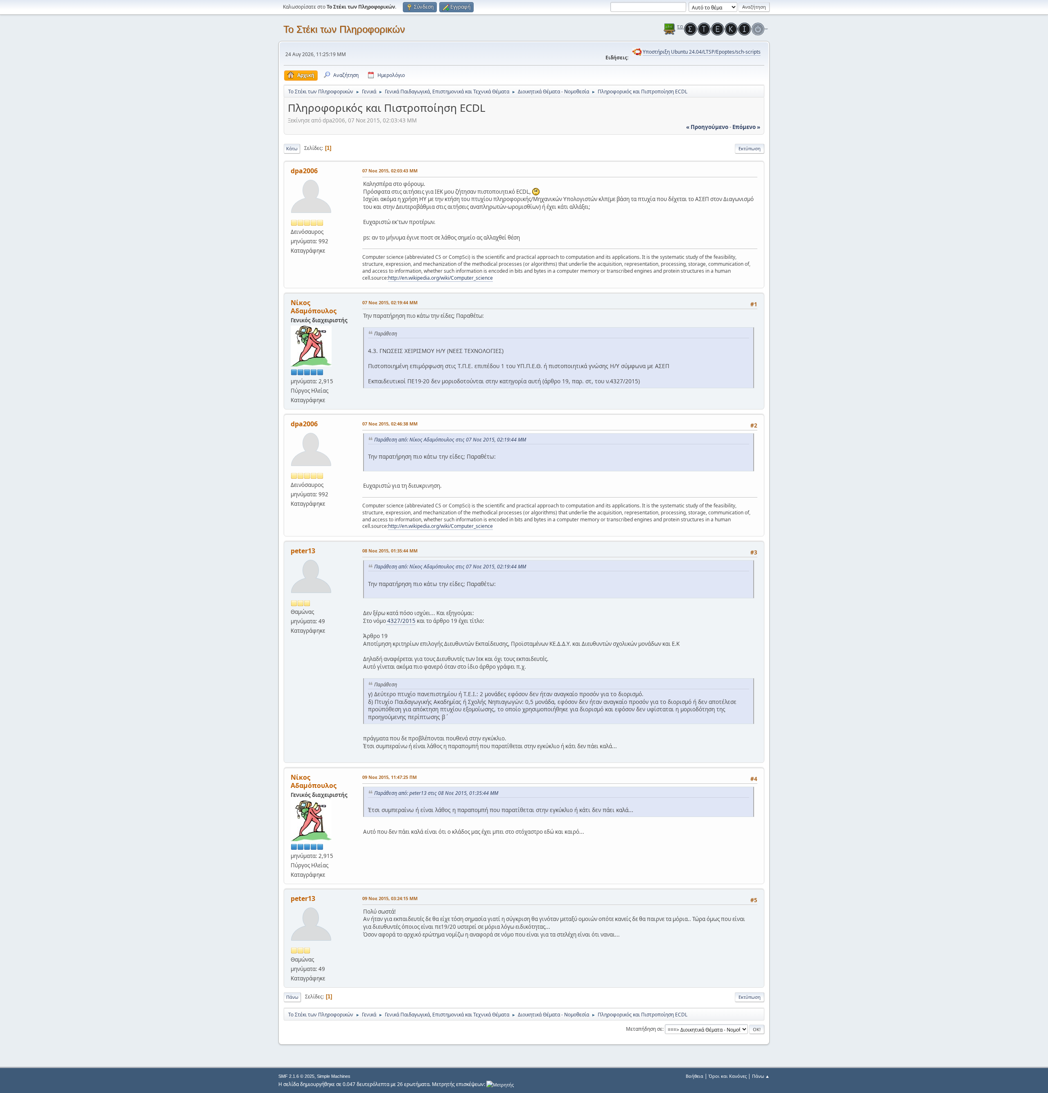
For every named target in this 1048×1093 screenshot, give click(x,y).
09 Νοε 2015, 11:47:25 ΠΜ (389, 777)
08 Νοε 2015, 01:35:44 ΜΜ (390, 551)
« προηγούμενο (707, 127)
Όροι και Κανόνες (728, 1076)
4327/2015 (401, 621)
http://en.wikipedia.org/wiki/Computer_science (440, 277)
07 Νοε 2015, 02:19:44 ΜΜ (390, 302)
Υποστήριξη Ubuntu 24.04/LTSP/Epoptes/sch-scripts (702, 51)
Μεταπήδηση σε (644, 1028)
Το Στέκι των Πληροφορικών (344, 29)
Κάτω (292, 148)
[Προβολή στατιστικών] (500, 1084)
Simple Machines (333, 1076)
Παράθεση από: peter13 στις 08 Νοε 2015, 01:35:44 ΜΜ (436, 793)
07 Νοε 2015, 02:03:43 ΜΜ (390, 170)
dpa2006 (304, 170)
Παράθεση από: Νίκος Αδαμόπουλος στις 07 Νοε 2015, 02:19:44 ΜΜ (450, 439)
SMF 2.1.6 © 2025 (296, 1076)
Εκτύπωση (750, 148)
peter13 (303, 550)
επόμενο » (746, 127)
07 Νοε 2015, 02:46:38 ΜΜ (390, 424)
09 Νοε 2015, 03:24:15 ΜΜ (390, 898)
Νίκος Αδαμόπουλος (314, 306)
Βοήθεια (694, 1076)
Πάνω (292, 997)
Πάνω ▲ (761, 1076)
